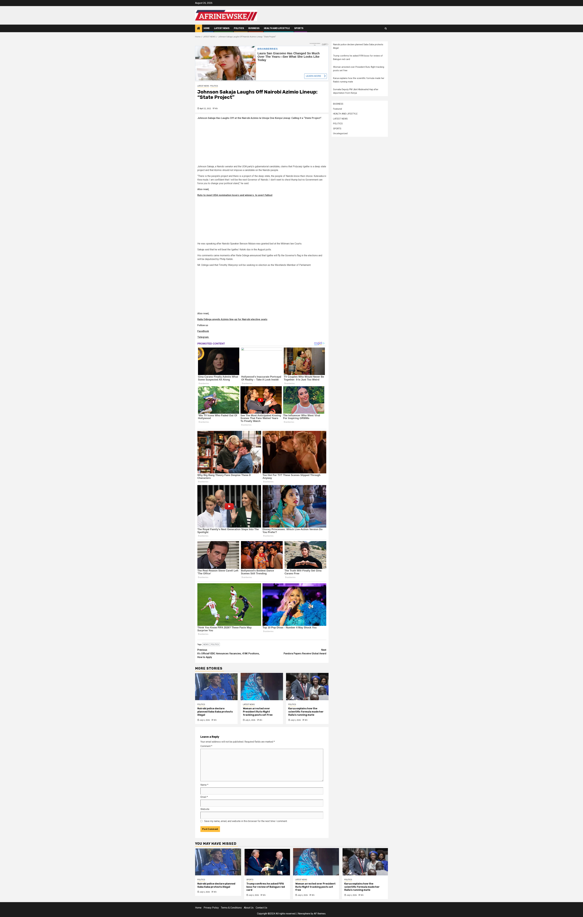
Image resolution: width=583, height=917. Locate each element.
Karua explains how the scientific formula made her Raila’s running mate (306, 711)
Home (207, 28)
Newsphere (304, 913)
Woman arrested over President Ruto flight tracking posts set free (258, 711)
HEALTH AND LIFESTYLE (277, 28)
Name (204, 784)
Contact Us (261, 907)
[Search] (386, 28)
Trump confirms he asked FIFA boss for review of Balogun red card (265, 886)
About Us (249, 907)
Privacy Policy (211, 907)
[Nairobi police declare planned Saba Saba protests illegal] (216, 686)
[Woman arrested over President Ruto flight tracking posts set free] (262, 686)
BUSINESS (253, 28)
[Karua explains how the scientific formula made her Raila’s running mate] (307, 686)
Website (204, 809)
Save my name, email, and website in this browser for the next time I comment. (245, 821)
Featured (337, 108)
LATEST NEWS (221, 28)
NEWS (206, 644)
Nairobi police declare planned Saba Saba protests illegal (215, 711)
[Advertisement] (261, 143)
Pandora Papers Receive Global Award (305, 651)
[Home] (198, 28)
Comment (206, 746)
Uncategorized (340, 133)
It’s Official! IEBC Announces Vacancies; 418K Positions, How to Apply (228, 653)
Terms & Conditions (231, 907)
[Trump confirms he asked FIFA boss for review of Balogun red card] (267, 861)
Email (204, 797)
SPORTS (298, 28)
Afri (216, 108)
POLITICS (239, 28)
